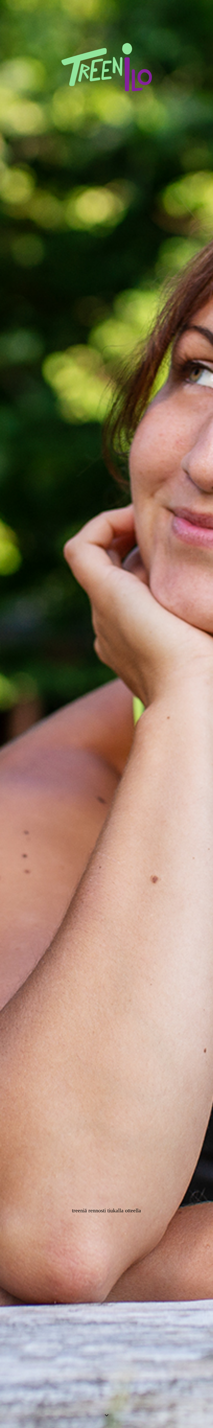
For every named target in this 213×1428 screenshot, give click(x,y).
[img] (106, 714)
